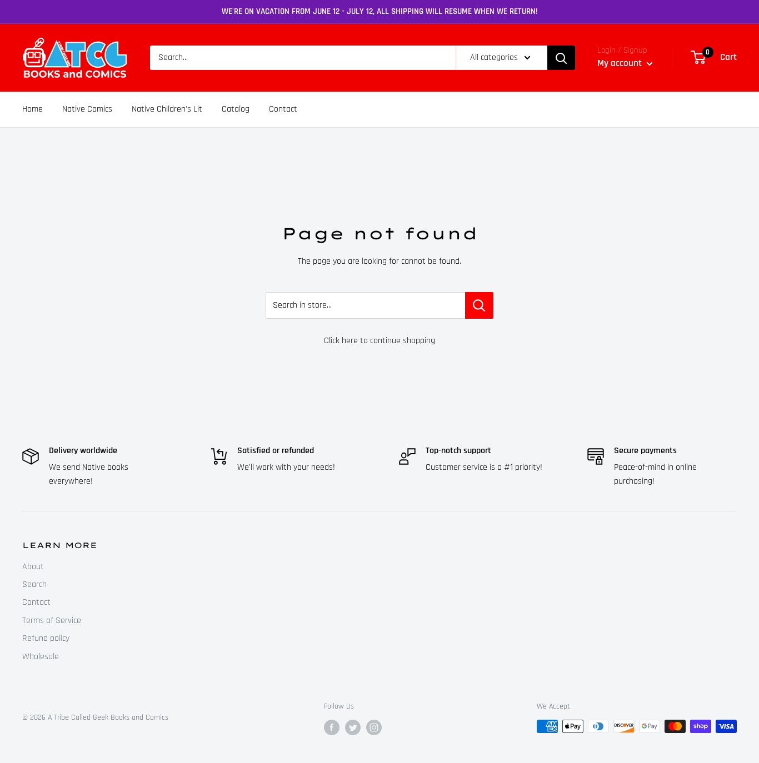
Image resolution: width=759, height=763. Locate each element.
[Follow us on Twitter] (353, 727)
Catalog (235, 109)
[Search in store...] (479, 305)
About (33, 567)
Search (34, 584)
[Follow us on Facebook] (331, 727)
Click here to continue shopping (379, 341)
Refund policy (45, 638)
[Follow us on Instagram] (374, 727)
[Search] (561, 58)
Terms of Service (51, 620)
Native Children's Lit (167, 109)
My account (620, 63)
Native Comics (87, 109)
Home (32, 109)
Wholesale (40, 656)
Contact (283, 109)
